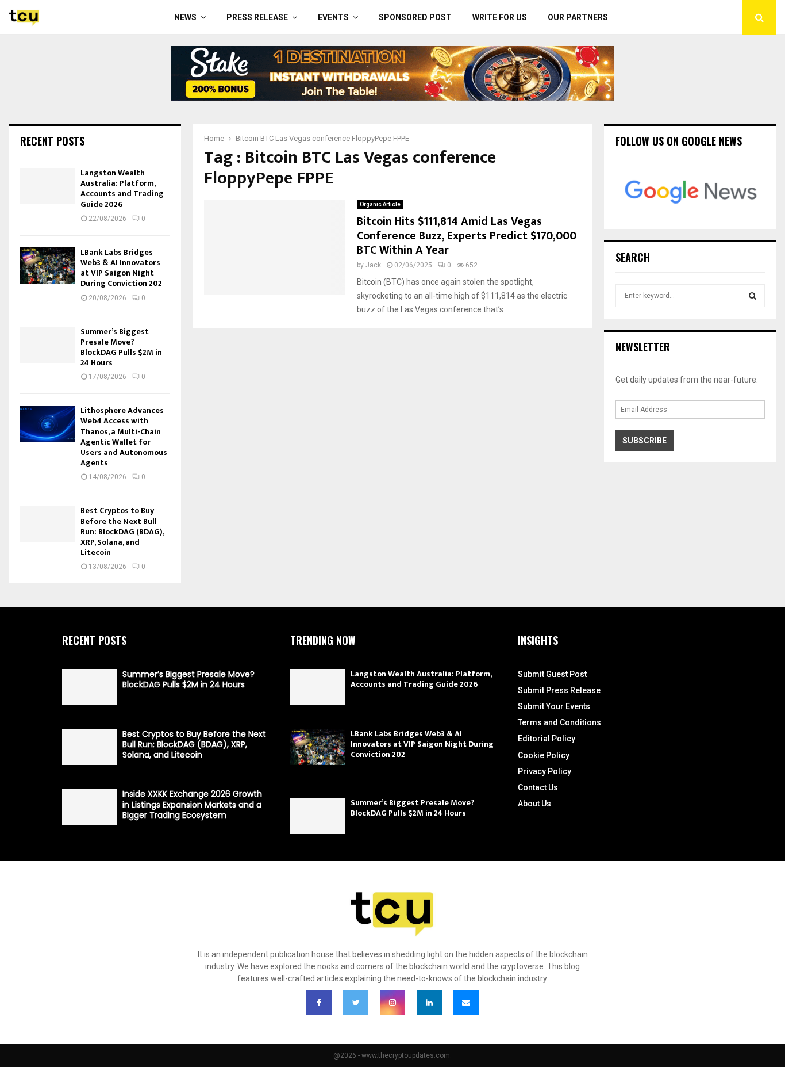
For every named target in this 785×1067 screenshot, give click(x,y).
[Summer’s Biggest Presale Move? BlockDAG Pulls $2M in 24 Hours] (47, 345)
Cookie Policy (543, 755)
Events (333, 17)
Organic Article (380, 204)
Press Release (257, 17)
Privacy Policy (544, 771)
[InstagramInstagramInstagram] (392, 1002)
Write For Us (499, 17)
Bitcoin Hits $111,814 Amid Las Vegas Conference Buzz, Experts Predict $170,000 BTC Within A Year (466, 236)
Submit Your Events (554, 706)
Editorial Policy (546, 738)
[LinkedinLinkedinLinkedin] (429, 1002)
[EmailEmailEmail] (466, 1002)
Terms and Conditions (559, 722)
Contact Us (538, 787)
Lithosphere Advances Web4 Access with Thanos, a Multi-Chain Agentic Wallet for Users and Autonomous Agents (123, 436)
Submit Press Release (559, 690)
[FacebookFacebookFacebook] (319, 1002)
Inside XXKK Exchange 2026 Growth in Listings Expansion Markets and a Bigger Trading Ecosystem (192, 804)
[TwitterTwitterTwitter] (355, 1002)
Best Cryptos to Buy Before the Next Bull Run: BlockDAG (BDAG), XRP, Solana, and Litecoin (122, 531)
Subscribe (644, 440)
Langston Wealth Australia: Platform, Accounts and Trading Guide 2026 (122, 188)
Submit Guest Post (552, 674)
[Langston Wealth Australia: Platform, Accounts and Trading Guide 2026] (47, 186)
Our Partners (578, 17)
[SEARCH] (752, 295)
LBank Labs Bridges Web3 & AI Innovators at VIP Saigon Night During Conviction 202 (121, 268)
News (185, 17)
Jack (373, 265)
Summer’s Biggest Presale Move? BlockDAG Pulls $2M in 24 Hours (121, 347)
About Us (534, 803)
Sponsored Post (415, 17)
